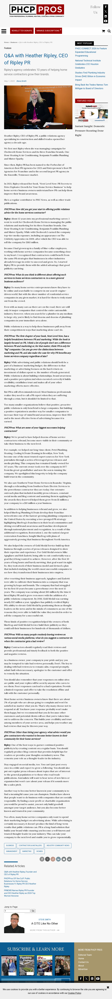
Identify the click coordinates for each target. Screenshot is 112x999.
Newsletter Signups (22, 31)
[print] (69, 859)
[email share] (63, 859)
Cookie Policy (74, 993)
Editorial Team (85, 955)
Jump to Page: (11, 907)
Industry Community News (58, 845)
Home (6, 42)
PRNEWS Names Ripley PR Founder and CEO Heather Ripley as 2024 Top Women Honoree (19, 893)
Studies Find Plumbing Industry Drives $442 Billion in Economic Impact (90, 76)
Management (11, 851)
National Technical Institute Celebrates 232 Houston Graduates (88, 64)
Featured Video (85, 100)
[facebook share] (42, 859)
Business (14, 42)
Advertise (83, 969)
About (81, 965)
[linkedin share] (58, 859)
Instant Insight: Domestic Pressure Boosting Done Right (90, 131)
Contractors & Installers (30, 845)
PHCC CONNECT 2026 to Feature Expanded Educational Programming (91, 52)
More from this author (42, 930)
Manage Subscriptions (48, 31)
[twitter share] (47, 859)
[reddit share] (53, 859)
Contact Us (83, 962)
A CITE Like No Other (44, 923)
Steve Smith (21, 81)
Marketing (26, 851)
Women (39, 851)
